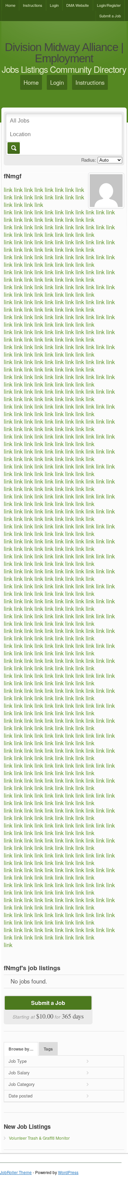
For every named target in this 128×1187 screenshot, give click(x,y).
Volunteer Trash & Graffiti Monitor (39, 1138)
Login (54, 5)
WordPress (68, 1172)
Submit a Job (110, 15)
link (8, 189)
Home (10, 5)
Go (13, 148)
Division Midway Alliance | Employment (64, 53)
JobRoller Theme (16, 1172)
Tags (48, 1049)
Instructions (32, 5)
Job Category (22, 1084)
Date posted (20, 1095)
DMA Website (77, 5)
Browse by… (21, 1049)
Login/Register (109, 5)
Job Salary (19, 1072)
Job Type (18, 1061)
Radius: (88, 160)
